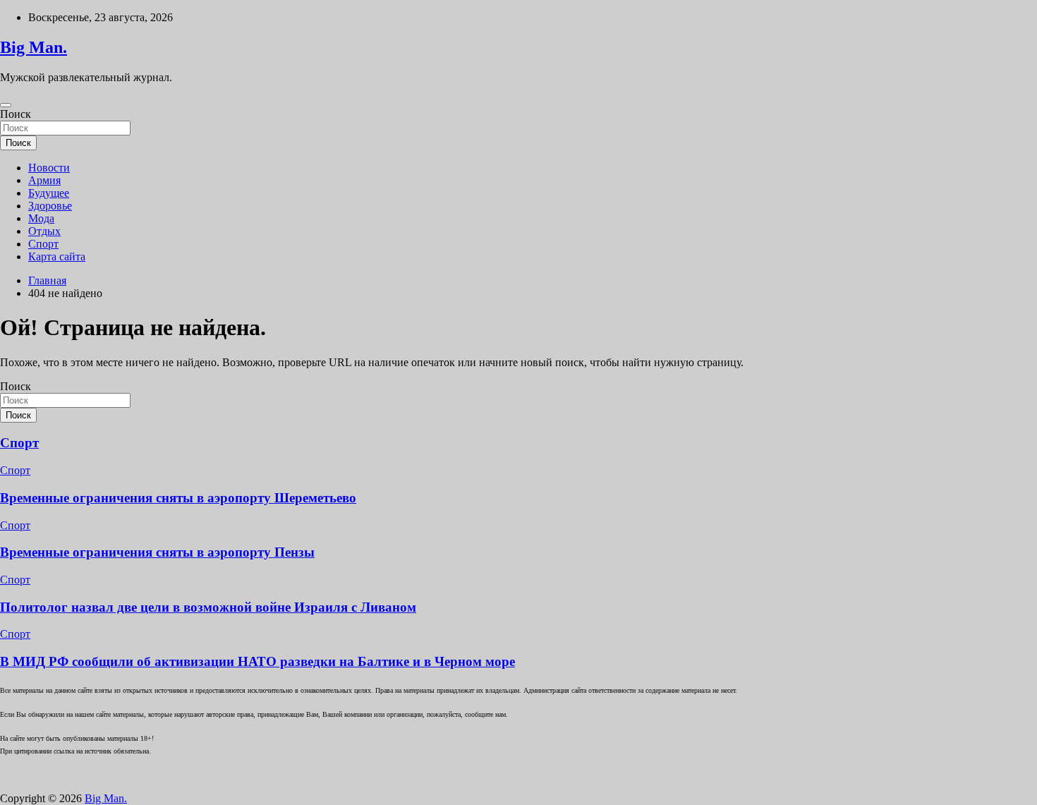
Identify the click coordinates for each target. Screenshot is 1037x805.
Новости (49, 168)
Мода (41, 218)
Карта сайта (56, 256)
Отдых (44, 231)
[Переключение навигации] (5, 105)
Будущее (48, 193)
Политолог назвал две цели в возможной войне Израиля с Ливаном (208, 607)
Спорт (43, 244)
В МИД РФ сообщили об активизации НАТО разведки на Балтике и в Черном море (257, 661)
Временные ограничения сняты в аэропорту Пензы (157, 552)
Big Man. (33, 47)
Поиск (15, 114)
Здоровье (50, 206)
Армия (44, 180)
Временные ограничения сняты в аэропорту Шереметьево (178, 497)
